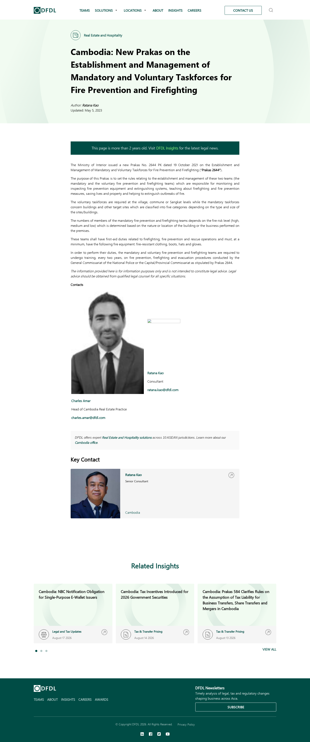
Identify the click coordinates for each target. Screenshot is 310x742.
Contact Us (243, 10)
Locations (133, 10)
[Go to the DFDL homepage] (45, 10)
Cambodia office (86, 442)
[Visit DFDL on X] (159, 734)
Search (271, 8)
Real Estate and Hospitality (103, 35)
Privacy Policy (186, 724)
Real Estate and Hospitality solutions (127, 437)
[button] (36, 651)
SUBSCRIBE (236, 707)
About (158, 10)
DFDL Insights (167, 148)
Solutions (104, 10)
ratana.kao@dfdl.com (162, 389)
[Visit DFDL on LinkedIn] (142, 734)
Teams (85, 10)
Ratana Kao (90, 105)
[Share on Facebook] (81, 545)
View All (269, 649)
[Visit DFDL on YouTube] (168, 734)
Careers (194, 10)
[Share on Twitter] (90, 545)
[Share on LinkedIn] (73, 545)
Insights (175, 10)
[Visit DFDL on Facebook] (150, 734)
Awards (101, 699)
